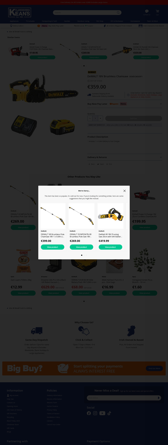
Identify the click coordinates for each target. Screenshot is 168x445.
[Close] (124, 191)
